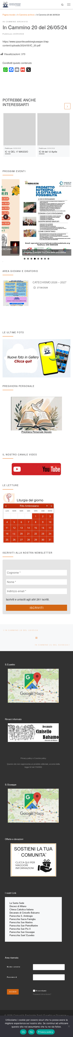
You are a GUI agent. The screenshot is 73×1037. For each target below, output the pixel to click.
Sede (22, 903)
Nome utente (13, 967)
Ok (23, 1032)
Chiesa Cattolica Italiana (21, 909)
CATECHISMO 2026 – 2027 (49, 282)
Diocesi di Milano (18, 906)
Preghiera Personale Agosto (36, 431)
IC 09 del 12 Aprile (48, 151)
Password (12, 977)
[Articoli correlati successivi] (67, 106)
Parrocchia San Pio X (20, 929)
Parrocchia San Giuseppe (22, 932)
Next (67, 217)
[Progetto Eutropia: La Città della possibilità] (28, 217)
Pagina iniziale (9, 14)
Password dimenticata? (42, 994)
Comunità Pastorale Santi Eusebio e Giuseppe (39, 1015)
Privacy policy (45, 1032)
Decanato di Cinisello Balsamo (25, 912)
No (31, 1032)
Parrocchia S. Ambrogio (21, 916)
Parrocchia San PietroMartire (24, 925)
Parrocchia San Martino (21, 922)
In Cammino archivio (25, 14)
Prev (6, 217)
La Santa (14, 903)
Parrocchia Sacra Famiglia (22, 919)
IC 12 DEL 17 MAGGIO (16, 151)
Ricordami (41, 991)
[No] (68, 1026)
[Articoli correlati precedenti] (61, 106)
